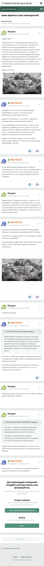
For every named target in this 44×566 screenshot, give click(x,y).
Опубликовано (18, 34)
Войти (22, 526)
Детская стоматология (21, 23)
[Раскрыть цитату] (5, 331)
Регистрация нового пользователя (22, 510)
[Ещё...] (40, 32)
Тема (15, 557)
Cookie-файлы (25, 557)
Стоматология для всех (17, 3)
